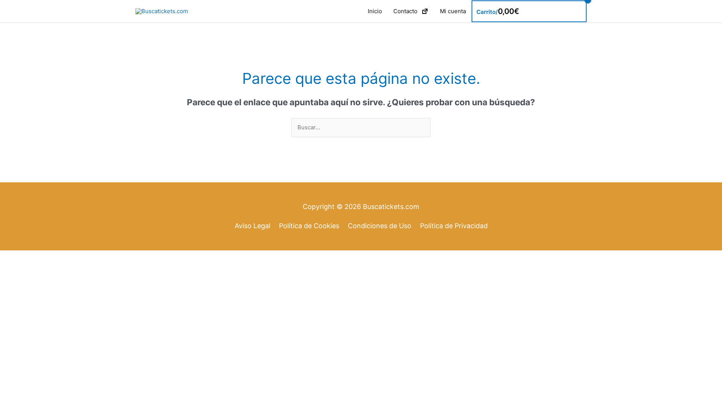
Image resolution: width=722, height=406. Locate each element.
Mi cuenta (453, 11)
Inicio (375, 11)
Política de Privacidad (454, 226)
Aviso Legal (252, 226)
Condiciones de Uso (379, 226)
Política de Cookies (309, 226)
